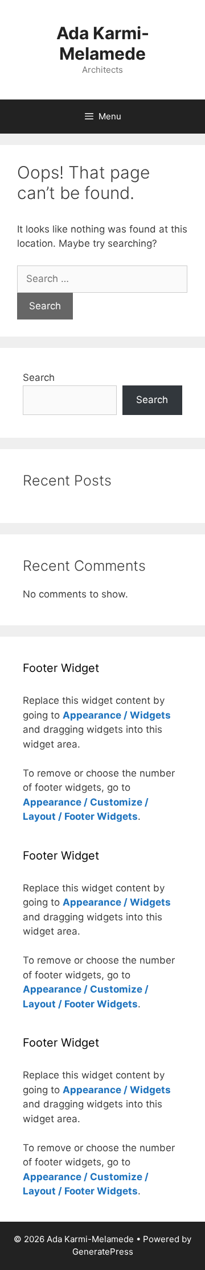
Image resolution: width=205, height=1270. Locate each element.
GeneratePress (102, 1251)
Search (39, 377)
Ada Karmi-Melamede (102, 43)
